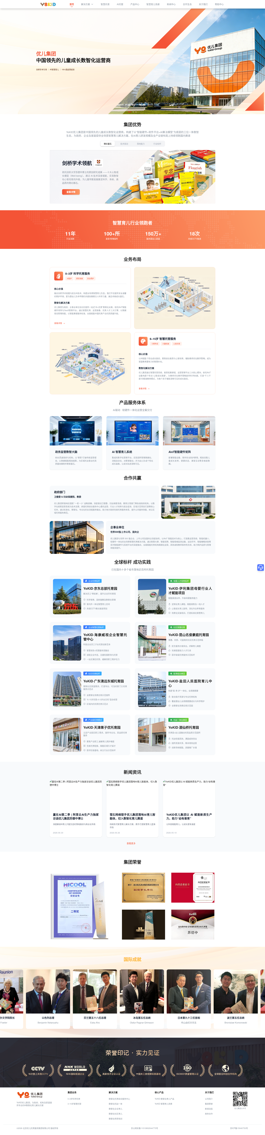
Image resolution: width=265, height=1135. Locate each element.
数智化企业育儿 (115, 1108)
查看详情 (71, 191)
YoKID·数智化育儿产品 (164, 1098)
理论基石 (108, 143)
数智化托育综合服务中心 (119, 1098)
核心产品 (159, 1092)
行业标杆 (157, 143)
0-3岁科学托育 (74, 1098)
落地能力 (141, 143)
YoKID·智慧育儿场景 (163, 1103)
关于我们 (209, 1092)
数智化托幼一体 (115, 1103)
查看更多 (131, 843)
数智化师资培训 (115, 1118)
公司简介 (209, 1098)
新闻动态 (209, 1108)
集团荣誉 (209, 1103)
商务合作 (209, 1113)
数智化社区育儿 (115, 1113)
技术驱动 (124, 143)
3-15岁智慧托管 (74, 1103)
